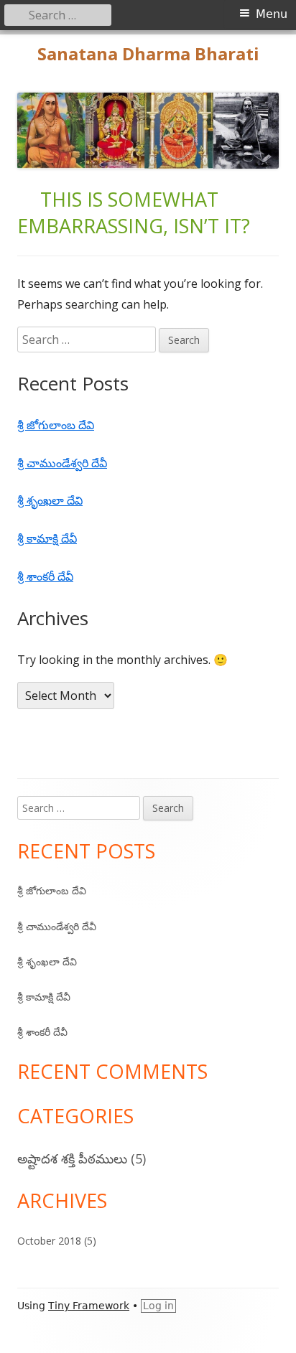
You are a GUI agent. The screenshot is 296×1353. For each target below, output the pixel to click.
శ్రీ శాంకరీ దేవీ (45, 576)
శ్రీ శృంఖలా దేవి (50, 500)
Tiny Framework (88, 1305)
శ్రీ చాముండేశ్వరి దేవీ (62, 463)
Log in (158, 1305)
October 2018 (49, 1240)
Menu (271, 14)
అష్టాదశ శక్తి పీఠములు (72, 1158)
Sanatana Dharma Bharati (148, 54)
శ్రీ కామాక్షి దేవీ (47, 538)
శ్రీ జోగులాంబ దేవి (55, 425)
